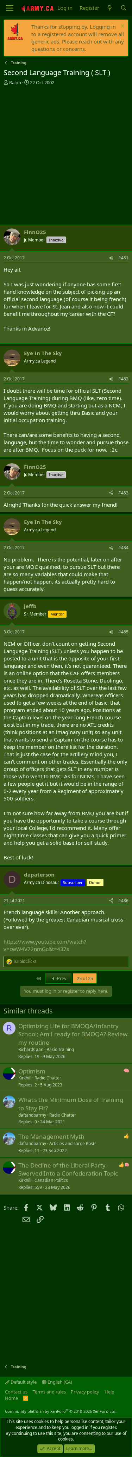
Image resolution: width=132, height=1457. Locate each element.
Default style (23, 1382)
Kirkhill (24, 1078)
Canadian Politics (51, 1180)
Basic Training (60, 1049)
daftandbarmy (32, 1115)
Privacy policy (85, 1392)
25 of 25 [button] (85, 978)
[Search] (124, 7)
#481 (123, 258)
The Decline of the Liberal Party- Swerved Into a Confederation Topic (68, 1169)
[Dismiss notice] (122, 27)
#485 (123, 632)
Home (11, 1398)
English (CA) (59, 1382)
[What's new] (110, 7)
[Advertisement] (66, 155)
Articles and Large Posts (72, 1143)
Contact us (16, 1392)
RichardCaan (30, 1049)
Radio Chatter (47, 1078)
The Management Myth (51, 1136)
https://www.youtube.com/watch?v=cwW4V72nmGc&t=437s (45, 945)
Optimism (31, 1071)
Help (109, 1392)
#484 (123, 548)
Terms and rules (49, 1392)
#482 (123, 379)
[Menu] (9, 8)
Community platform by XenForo (61, 1411)
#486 (123, 901)
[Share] (111, 258)
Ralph (15, 82)
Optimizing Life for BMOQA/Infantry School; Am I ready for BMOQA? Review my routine (72, 1034)
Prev (61, 978)
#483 (123, 493)
